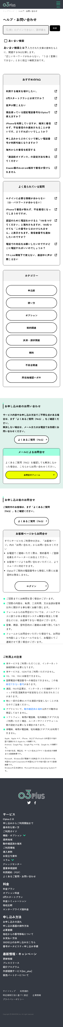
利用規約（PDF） (12, 872)
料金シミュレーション (14, 901)
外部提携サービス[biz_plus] (17, 971)
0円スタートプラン (13, 897)
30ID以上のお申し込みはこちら (19, 942)
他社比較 (7, 905)
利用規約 (24, 991)
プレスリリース (11, 963)
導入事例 (7, 851)
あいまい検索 (16, 41)
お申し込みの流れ (12, 921)
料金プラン (9, 889)
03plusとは (8, 819)
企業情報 (37, 995)
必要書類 (7, 930)
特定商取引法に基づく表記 (15, 995)
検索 (55, 28)
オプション (31, 315)
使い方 (31, 303)
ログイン (31, 586)
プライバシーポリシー (13, 999)
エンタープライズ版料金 (16, 909)
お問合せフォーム (32, 474)
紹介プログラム (11, 967)
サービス (9, 814)
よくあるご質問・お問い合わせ (19, 876)
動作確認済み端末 (33, 708)
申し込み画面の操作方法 (16, 926)
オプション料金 (11, 893)
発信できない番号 (15, 684)
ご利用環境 (9, 847)
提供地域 (7, 839)
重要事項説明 (10, 868)
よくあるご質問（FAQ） (31, 439)
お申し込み (17, 1022)
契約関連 (31, 327)
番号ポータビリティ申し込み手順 (20, 946)
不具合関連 (31, 365)
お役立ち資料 (10, 856)
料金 (6, 884)
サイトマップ (9, 991)
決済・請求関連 (31, 340)
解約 (31, 352)
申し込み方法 (12, 917)
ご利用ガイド (10, 831)
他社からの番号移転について (18, 934)
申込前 (31, 290)
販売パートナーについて (16, 975)
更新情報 (7, 958)
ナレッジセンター (12, 864)
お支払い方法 (10, 938)
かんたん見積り (48, 1022)
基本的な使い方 (11, 827)
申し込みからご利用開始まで (18, 823)
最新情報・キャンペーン (20, 954)
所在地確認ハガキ (31, 377)
